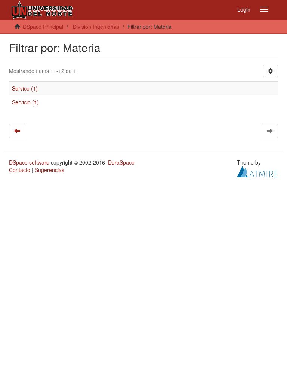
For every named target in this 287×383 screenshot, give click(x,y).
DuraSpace (121, 162)
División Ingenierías (96, 26)
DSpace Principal (43, 26)
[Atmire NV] (257, 171)
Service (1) (25, 88)
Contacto (19, 170)
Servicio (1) (25, 102)
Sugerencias (49, 170)
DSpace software (29, 162)
